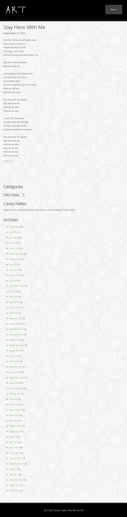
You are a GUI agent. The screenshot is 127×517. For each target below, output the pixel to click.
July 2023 (13, 291)
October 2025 (15, 259)
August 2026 (14, 226)
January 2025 (15, 275)
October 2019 (15, 393)
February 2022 (15, 318)
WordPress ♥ (75, 510)
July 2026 (13, 232)
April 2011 (13, 474)
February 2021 (15, 366)
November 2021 (16, 334)
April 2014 (13, 420)
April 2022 (13, 313)
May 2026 (13, 243)
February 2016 (15, 409)
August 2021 (14, 350)
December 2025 (16, 253)
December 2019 (16, 388)
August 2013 (14, 431)
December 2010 (16, 479)
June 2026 (13, 237)
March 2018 (14, 404)
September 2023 (16, 286)
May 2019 (13, 399)
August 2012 (14, 453)
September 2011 (16, 463)
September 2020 (16, 377)
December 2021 (16, 329)
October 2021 (15, 339)
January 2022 (15, 323)
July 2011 (13, 469)
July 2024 (13, 280)
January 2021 (15, 372)
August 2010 (14, 485)
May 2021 (13, 356)
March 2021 (14, 361)
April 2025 (13, 270)
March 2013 (14, 447)
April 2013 (13, 442)
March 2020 (14, 382)
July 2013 (13, 436)
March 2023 (14, 302)
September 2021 (16, 345)
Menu (114, 9)
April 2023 (13, 296)
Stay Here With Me (24, 27)
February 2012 (15, 458)
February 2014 (15, 426)
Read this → (8, 161)
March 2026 (14, 248)
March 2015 (14, 415)
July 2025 (13, 264)
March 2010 (14, 490)
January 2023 (15, 307)
